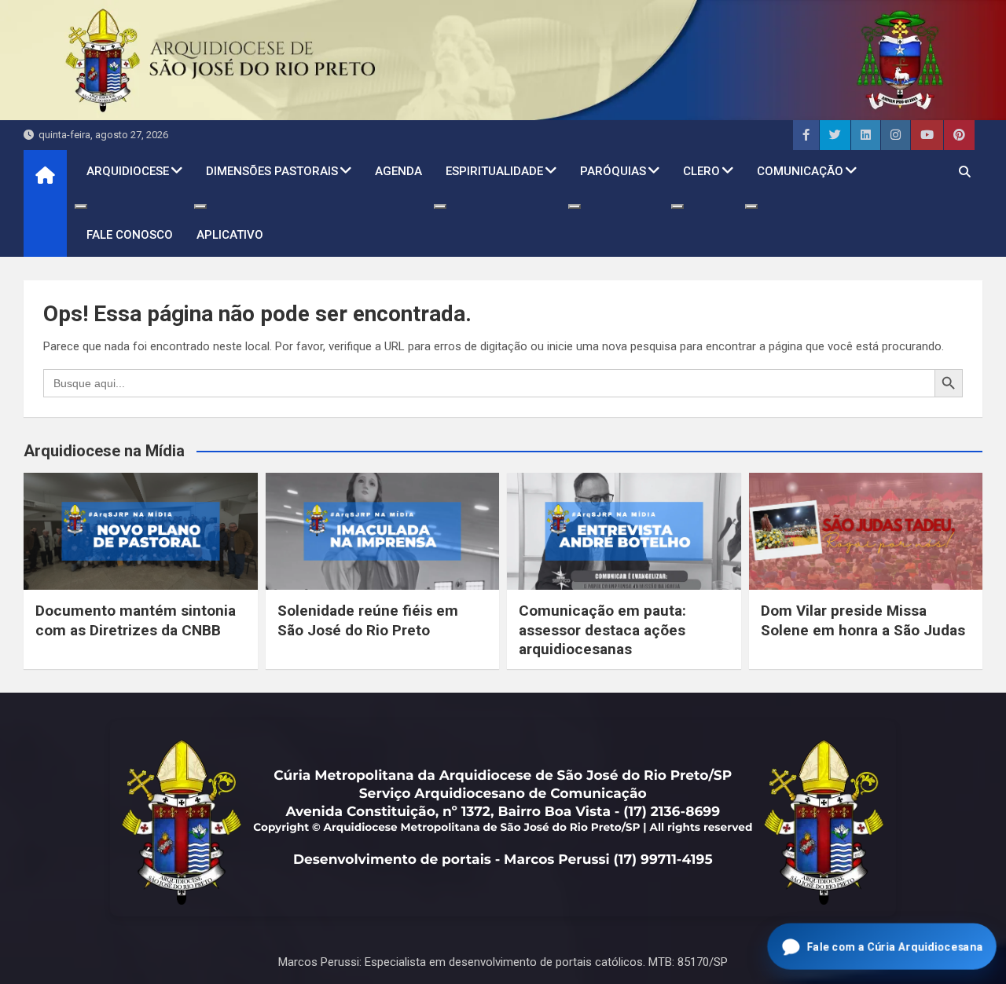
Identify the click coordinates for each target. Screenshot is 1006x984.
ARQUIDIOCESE (127, 171)
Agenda (398, 171)
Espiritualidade (494, 171)
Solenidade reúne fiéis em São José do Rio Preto (367, 620)
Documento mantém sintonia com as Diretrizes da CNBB (135, 620)
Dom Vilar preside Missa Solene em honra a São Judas (863, 620)
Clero (701, 171)
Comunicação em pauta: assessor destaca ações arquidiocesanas (602, 630)
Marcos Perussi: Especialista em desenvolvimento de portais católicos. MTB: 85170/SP (503, 962)
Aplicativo (229, 235)
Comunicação (800, 171)
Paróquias (613, 171)
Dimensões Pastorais (272, 171)
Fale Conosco (129, 235)
